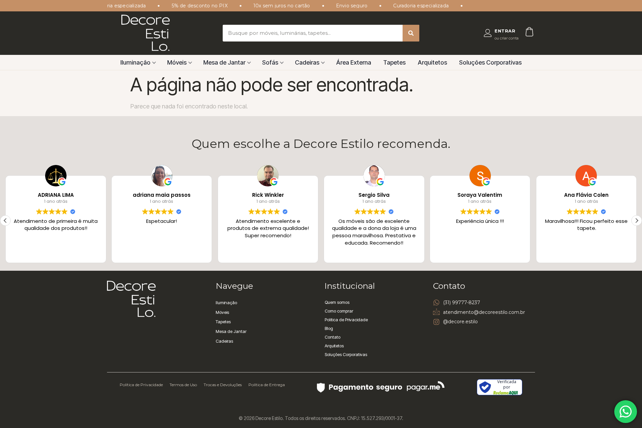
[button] (637, 221)
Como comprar (339, 311)
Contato (332, 337)
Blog (329, 328)
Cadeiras (307, 62)
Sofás (270, 62)
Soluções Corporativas (490, 62)
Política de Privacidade (141, 384)
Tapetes (394, 62)
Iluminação (135, 62)
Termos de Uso (183, 384)
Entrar (505, 30)
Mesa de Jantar (224, 62)
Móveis (177, 62)
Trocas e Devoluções (223, 384)
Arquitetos (432, 62)
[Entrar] (488, 33)
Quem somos (337, 302)
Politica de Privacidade (346, 319)
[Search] (411, 33)
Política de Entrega (266, 384)
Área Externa (353, 62)
